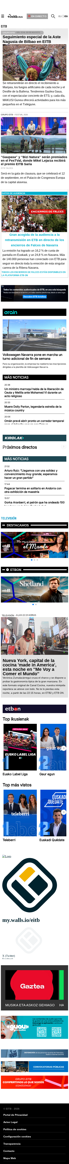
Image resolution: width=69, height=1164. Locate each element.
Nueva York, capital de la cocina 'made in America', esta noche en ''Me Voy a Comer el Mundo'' (29, 667)
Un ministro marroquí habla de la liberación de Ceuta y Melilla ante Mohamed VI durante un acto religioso (34, 392)
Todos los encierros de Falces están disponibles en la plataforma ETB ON (34, 274)
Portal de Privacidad (15, 1114)
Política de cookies (14, 1129)
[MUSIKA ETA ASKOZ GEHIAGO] (31, 984)
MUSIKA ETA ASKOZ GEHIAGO (30, 1005)
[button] (63, 329)
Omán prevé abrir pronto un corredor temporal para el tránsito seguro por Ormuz (34, 422)
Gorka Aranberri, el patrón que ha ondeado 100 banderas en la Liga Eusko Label (34, 504)
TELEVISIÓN (8, 518)
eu (60, 16)
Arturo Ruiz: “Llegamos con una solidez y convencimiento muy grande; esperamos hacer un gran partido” (31, 474)
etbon (15, 570)
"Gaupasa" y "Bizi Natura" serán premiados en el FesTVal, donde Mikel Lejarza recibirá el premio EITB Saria (34, 160)
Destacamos (18, 525)
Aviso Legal (10, 1122)
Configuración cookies (17, 1136)
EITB (4, 26)
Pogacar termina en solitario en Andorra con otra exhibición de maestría (32, 490)
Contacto (9, 1151)
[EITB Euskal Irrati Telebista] (15, 16)
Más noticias (16, 377)
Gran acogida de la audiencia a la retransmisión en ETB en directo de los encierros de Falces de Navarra (34, 240)
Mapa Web (9, 1158)
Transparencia (12, 1143)
